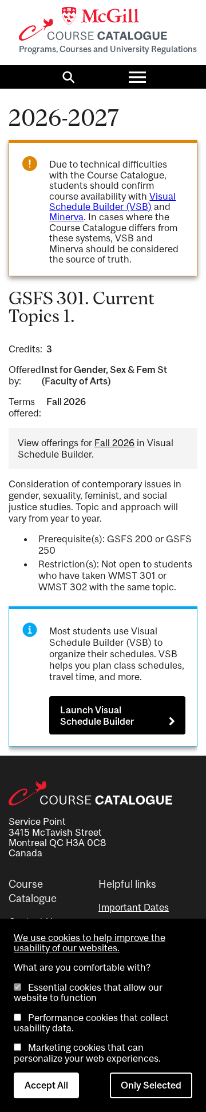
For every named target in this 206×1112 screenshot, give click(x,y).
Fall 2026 (114, 442)
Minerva (66, 217)
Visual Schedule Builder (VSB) (112, 201)
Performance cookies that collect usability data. (91, 1023)
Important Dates (133, 907)
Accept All (46, 1085)
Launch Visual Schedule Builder (97, 715)
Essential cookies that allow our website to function (88, 992)
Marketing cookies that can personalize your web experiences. (87, 1052)
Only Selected (151, 1085)
